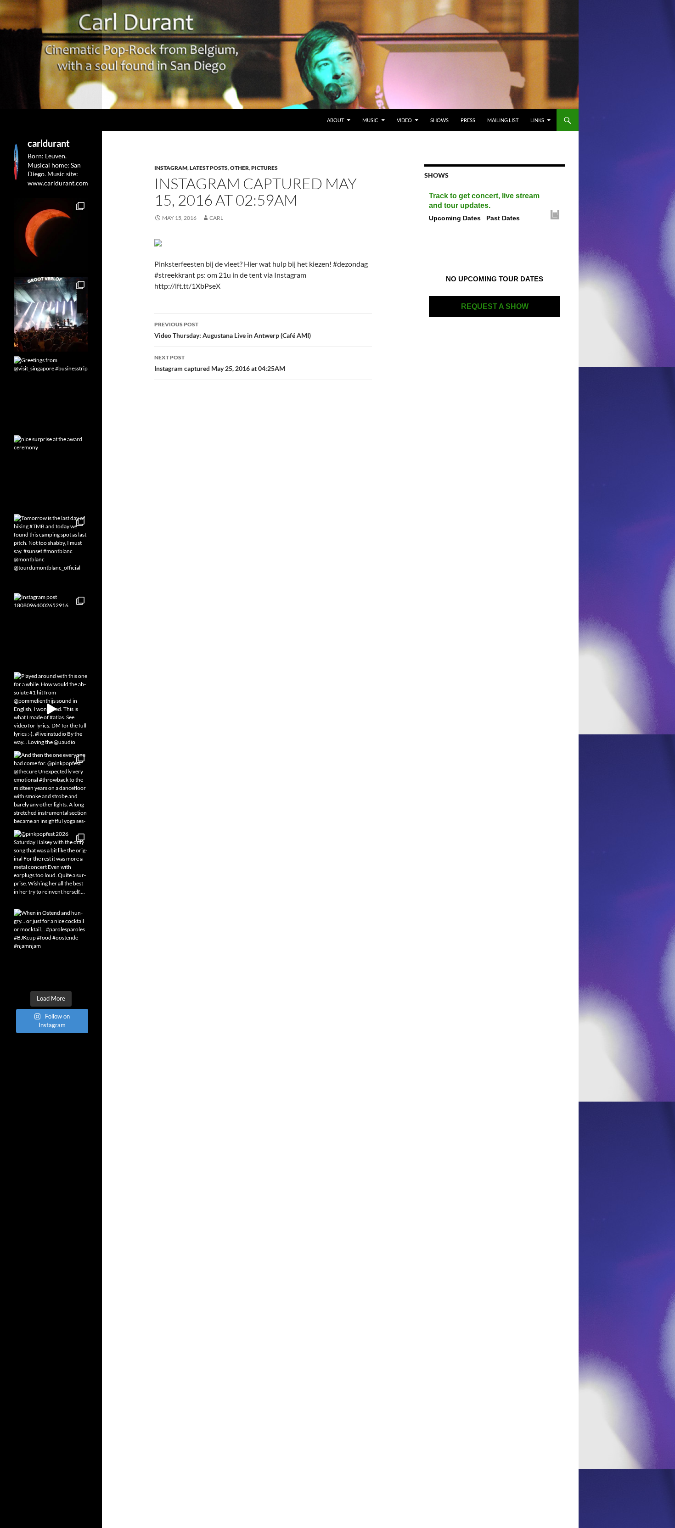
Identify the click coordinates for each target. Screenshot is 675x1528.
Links (537, 120)
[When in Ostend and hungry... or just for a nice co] (51, 946)
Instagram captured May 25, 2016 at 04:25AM (219, 363)
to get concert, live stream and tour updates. (484, 200)
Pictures (264, 167)
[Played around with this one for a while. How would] (51, 709)
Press (468, 120)
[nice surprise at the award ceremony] (51, 472)
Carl (216, 217)
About (335, 120)
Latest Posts (209, 167)
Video (404, 120)
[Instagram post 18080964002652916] (51, 630)
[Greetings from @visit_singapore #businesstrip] (51, 393)
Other (239, 167)
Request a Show (495, 306)
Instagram (170, 167)
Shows (439, 120)
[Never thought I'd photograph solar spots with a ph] (51, 235)
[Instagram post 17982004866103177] (51, 314)
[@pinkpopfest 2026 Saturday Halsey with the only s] (51, 867)
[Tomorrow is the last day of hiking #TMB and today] (51, 551)
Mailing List (502, 120)
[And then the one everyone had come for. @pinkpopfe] (51, 788)
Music (370, 120)
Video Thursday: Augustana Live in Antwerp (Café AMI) (232, 330)
